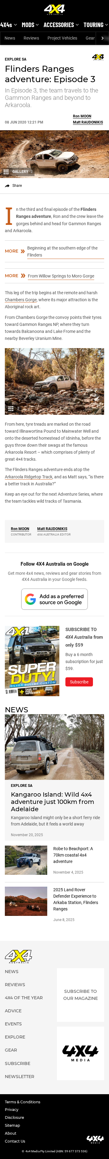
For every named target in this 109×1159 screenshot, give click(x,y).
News (10, 38)
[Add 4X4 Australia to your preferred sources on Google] (54, 599)
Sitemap (12, 1125)
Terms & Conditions (22, 1102)
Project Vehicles (62, 38)
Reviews (31, 38)
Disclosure (14, 1117)
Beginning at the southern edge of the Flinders (62, 251)
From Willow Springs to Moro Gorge (61, 276)
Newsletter (19, 1076)
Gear (90, 38)
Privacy (11, 1109)
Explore (15, 1037)
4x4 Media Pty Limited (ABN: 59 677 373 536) (56, 1151)
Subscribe (17, 1063)
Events (13, 1024)
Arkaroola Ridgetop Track (28, 476)
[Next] (102, 38)
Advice (13, 1011)
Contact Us (15, 1141)
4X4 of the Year (24, 997)
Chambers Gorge (21, 299)
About (10, 1133)
